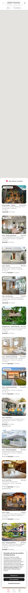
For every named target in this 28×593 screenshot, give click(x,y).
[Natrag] (3, 3)
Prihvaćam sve (14, 575)
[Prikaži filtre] (24, 3)
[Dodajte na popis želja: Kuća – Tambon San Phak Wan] (24, 339)
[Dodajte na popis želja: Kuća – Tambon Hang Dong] (24, 217)
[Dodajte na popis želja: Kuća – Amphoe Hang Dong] (24, 369)
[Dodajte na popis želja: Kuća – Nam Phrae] (24, 399)
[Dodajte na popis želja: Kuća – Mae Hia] (24, 248)
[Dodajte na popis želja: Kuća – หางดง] (24, 494)
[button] (5, 212)
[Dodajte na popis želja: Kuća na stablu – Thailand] (24, 187)
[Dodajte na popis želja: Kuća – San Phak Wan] (24, 278)
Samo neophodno (14, 579)
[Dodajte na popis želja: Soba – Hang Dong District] (24, 525)
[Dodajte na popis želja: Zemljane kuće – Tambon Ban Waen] (24, 308)
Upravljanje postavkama (14, 583)
